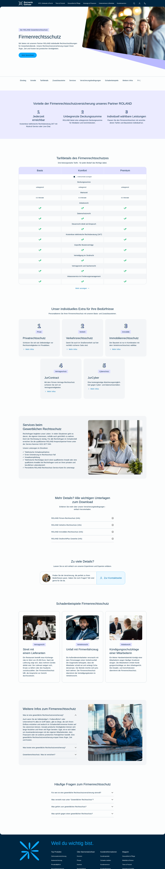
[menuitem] (134, 3)
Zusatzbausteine (58, 80)
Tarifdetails (44, 80)
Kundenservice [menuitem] (121, 3)
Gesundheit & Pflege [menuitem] (74, 3)
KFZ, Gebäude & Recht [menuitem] (45, 3)
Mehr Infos (30, 349)
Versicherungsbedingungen (90, 80)
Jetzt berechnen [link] (27, 55)
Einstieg (23, 80)
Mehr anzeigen (81, 288)
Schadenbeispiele (111, 80)
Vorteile (33, 80)
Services (72, 80)
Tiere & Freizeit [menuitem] (60, 3)
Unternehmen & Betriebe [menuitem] (106, 3)
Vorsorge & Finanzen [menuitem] (89, 3)
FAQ (139, 80)
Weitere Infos (128, 80)
